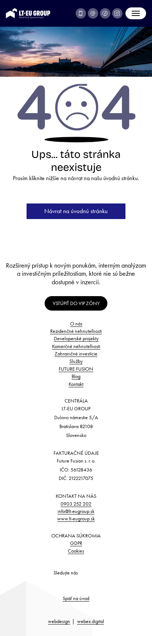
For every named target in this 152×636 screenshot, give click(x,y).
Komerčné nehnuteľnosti (76, 346)
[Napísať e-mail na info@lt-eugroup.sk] (93, 13)
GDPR (76, 543)
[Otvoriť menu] (135, 13)
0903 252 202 (76, 504)
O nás (76, 324)
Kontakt (76, 384)
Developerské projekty (76, 338)
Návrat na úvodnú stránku (76, 211)
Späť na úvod (76, 598)
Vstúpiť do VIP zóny (76, 303)
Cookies (76, 551)
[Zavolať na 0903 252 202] (81, 13)
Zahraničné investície (76, 354)
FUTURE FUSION (76, 369)
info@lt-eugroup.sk (76, 511)
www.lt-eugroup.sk (76, 518)
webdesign (59, 621)
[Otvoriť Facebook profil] (105, 13)
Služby (76, 361)
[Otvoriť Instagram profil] (117, 13)
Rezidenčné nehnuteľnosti (76, 331)
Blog (76, 376)
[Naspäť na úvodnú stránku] (28, 12)
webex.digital (90, 621)
